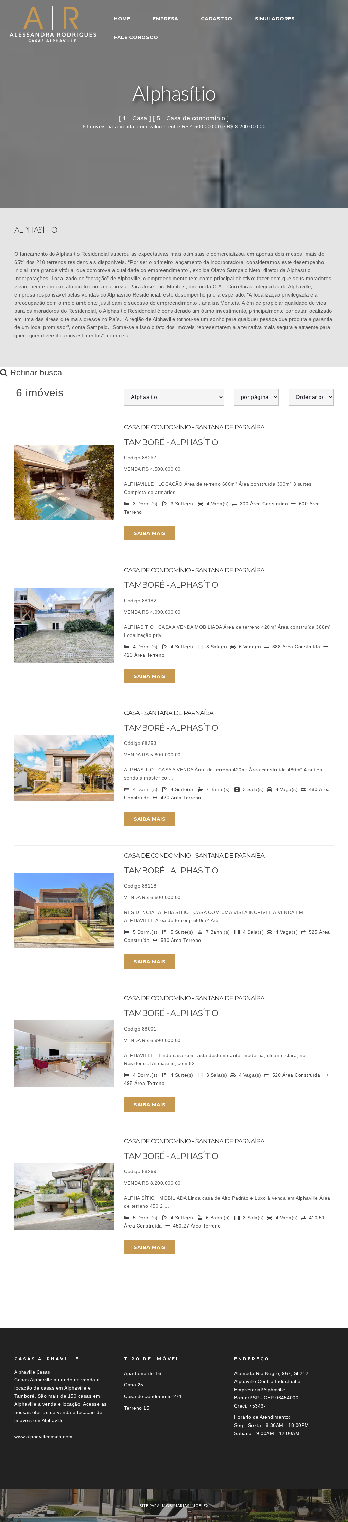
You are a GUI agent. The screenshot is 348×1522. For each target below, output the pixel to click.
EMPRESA (165, 19)
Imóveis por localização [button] (42, 1477)
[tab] (174, 1477)
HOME (122, 19)
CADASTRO (216, 19)
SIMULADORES (275, 19)
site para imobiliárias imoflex (174, 1505)
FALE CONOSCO (136, 37)
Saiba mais (150, 533)
